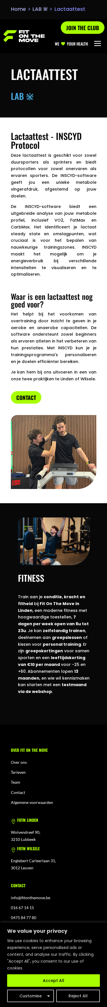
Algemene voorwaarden (32, 802)
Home (18, 9)
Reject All (78, 996)
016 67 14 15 (22, 907)
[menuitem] (97, 44)
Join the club (82, 28)
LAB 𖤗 (40, 9)
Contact (26, 397)
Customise (30, 996)
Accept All (53, 980)
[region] (53, 965)
